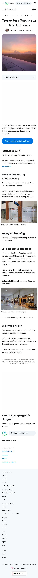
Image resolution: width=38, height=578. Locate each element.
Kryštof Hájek (13, 30)
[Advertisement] (19, 101)
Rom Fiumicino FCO (8, 489)
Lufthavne (8, 16)
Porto (3, 545)
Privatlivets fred (24, 564)
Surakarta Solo (19, 16)
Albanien (4, 538)
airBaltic (4, 475)
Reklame (33, 564)
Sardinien (5, 500)
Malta (3, 521)
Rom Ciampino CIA (8, 503)
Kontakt (4, 557)
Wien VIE (4, 479)
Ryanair (4, 482)
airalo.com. (7, 166)
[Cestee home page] (9, 3)
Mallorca (4, 535)
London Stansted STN (8, 486)
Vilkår (16, 564)
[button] (2, 3)
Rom (3, 531)
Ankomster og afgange (9, 462)
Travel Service (6, 510)
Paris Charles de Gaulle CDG (10, 514)
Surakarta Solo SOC (9, 9)
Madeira (4, 517)
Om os (4, 554)
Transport (5, 455)
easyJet (4, 496)
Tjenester (30, 16)
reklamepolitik (23, 363)
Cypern (4, 542)
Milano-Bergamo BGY (8, 493)
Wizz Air (4, 507)
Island (4, 528)
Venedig (4, 524)
